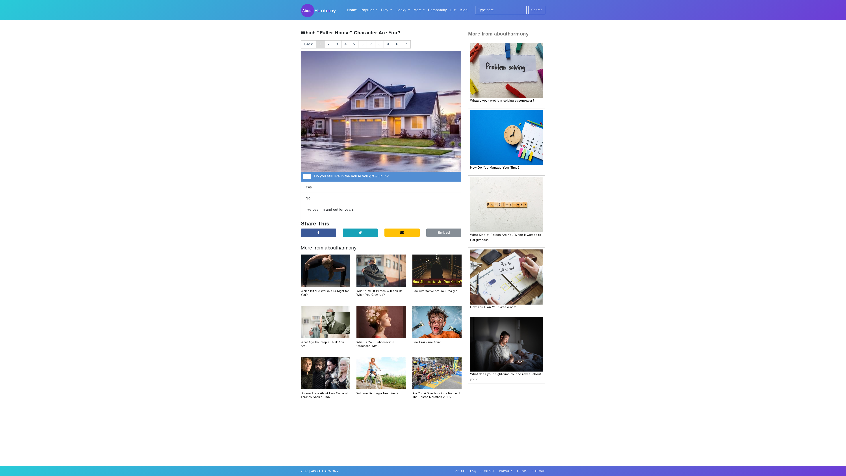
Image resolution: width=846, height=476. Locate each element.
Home (352, 10)
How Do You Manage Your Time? (494, 167)
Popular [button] (368, 10)
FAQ (473, 471)
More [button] (418, 10)
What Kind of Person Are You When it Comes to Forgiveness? (505, 237)
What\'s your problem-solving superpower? (502, 100)
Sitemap (538, 471)
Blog (464, 10)
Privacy (505, 471)
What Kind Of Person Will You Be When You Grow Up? (379, 292)
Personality (437, 10)
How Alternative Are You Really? (434, 291)
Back (308, 44)
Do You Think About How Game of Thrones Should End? (324, 395)
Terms (522, 471)
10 (397, 44)
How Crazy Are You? (426, 342)
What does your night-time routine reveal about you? (505, 376)
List (453, 10)
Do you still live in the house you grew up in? (347, 176)
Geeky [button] (401, 10)
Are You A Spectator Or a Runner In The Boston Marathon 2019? (437, 395)
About (460, 471)
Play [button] (385, 10)
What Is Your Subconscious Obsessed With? (375, 344)
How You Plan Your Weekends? (493, 307)
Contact (488, 471)
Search (536, 10)
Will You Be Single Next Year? (377, 393)
